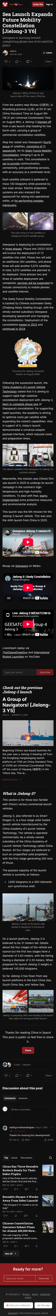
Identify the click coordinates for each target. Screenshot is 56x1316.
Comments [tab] (9, 1098)
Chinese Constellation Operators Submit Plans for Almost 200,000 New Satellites (18, 1227)
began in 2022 (28, 324)
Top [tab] (6, 1157)
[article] (28, 1178)
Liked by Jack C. (19, 1131)
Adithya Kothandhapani (22, 1127)
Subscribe (38, 4)
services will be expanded (33, 283)
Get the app (43, 1305)
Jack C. (13, 51)
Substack (12, 1313)
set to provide (11, 163)
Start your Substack (19, 1305)
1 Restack (26, 1064)
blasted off (44, 122)
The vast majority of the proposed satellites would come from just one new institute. (19, 1236)
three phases (13, 248)
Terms (35, 1294)
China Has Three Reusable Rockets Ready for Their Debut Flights (20, 1170)
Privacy (26, 1294)
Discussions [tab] (26, 1157)
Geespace (21, 565)
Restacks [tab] (23, 1098)
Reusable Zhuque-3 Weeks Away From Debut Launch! (20, 1198)
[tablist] (15, 1098)
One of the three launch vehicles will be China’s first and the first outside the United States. (19, 1180)
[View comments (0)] (16, 1216)
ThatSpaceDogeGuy (15, 652)
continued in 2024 (13, 328)
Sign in (49, 4)
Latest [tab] (14, 1157)
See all (9, 1253)
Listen (49, 52)
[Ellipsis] (51, 1127)
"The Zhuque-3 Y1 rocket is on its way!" (20, 1206)
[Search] (50, 1158)
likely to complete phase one (20, 404)
